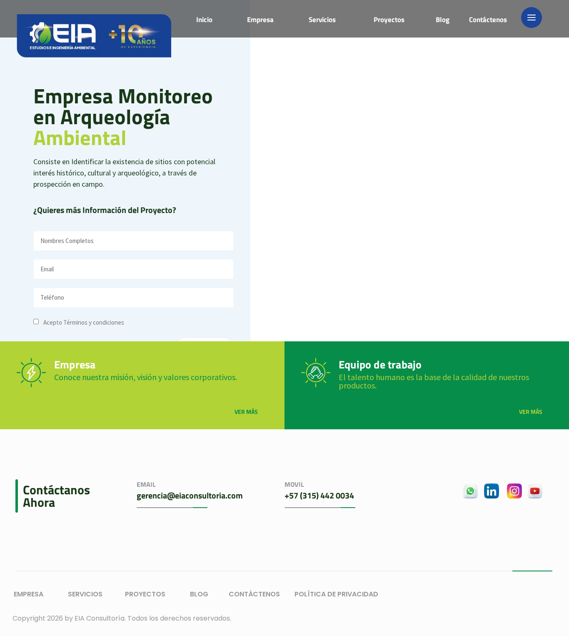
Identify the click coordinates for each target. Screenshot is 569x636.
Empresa (74, 364)
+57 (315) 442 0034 (319, 495)
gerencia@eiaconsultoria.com (190, 495)
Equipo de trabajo (380, 364)
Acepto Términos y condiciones (83, 322)
